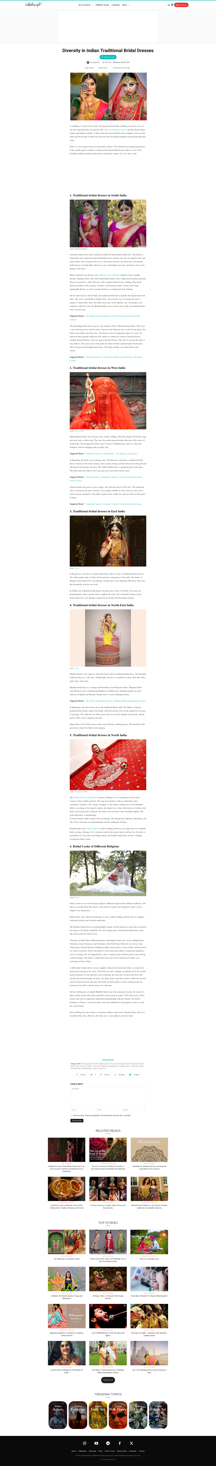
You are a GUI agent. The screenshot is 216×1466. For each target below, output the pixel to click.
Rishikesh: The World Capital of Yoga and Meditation (66, 1297)
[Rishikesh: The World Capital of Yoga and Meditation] (67, 1279)
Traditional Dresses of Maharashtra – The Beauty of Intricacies (111, 453)
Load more (106, 1380)
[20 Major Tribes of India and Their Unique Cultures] (108, 1279)
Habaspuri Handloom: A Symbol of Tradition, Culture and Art (67, 1334)
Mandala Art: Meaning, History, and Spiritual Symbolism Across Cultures (149, 1167)
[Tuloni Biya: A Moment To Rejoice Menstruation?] (149, 1279)
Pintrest (77, 668)
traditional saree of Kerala (108, 275)
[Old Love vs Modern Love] (149, 1242)
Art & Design (66, 1163)
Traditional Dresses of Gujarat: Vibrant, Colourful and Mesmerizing (113, 504)
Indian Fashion (103, 68)
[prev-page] (105, 1213)
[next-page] (109, 1213)
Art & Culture (149, 1163)
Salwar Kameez (92, 828)
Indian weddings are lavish (115, 129)
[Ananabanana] (79, 791)
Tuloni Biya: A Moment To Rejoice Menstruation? (149, 1296)
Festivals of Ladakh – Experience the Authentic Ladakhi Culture (149, 1334)
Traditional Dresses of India (121, 68)
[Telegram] (108, 1443)
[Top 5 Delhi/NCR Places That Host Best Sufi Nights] (108, 1316)
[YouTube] (96, 1443)
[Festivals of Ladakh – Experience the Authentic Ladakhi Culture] (149, 1316)
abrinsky (77, 431)
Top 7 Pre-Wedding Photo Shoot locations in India (149, 1371)
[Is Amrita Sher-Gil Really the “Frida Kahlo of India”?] (67, 1353)
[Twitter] (131, 1443)
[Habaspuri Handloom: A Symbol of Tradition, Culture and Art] (67, 1316)
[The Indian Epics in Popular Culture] (67, 1242)
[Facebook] (120, 1443)
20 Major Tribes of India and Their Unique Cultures (108, 1297)
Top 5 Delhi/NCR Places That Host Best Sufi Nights (108, 1334)
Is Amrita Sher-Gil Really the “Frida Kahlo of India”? (67, 1371)
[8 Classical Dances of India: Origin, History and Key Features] (108, 1189)
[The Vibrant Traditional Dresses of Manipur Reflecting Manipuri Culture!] (108, 1353)
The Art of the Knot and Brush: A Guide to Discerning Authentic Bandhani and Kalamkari (108, 1167)
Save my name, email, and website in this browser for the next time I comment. (102, 1115)
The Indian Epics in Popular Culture (67, 1259)
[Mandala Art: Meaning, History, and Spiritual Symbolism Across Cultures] (149, 1150)
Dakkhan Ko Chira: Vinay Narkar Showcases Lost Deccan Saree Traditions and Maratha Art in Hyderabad (67, 1169)
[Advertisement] (108, 26)
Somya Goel (95, 62)
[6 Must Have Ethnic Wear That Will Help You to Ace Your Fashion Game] (108, 1242)
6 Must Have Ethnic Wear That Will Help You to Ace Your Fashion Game (108, 1260)
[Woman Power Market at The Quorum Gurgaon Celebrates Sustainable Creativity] (149, 1189)
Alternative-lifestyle (108, 1163)
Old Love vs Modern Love (149, 1259)
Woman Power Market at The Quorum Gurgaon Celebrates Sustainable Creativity (149, 1206)
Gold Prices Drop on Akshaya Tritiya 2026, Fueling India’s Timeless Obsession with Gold (66, 1206)
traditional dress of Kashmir (84, 797)
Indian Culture (89, 68)
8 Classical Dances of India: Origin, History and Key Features (108, 1206)
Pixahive (76, 568)
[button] (169, 5)
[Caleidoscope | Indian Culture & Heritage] (39, 5)
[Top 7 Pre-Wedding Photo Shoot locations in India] (149, 1353)
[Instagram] (84, 1443)
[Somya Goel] (88, 62)
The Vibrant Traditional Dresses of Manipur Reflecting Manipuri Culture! (116, 700)
